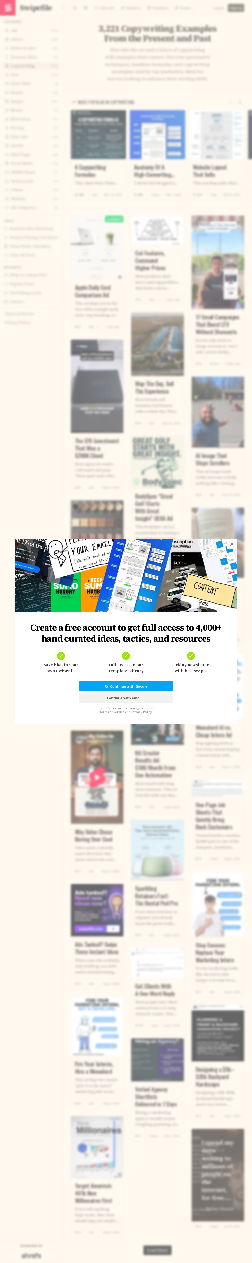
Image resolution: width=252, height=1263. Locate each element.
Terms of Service (111, 712)
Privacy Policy (141, 712)
